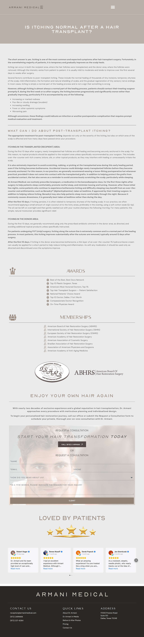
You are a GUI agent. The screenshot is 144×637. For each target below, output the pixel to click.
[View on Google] (13, 553)
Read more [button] (15, 568)
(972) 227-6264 (16, 620)
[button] (113, 7)
